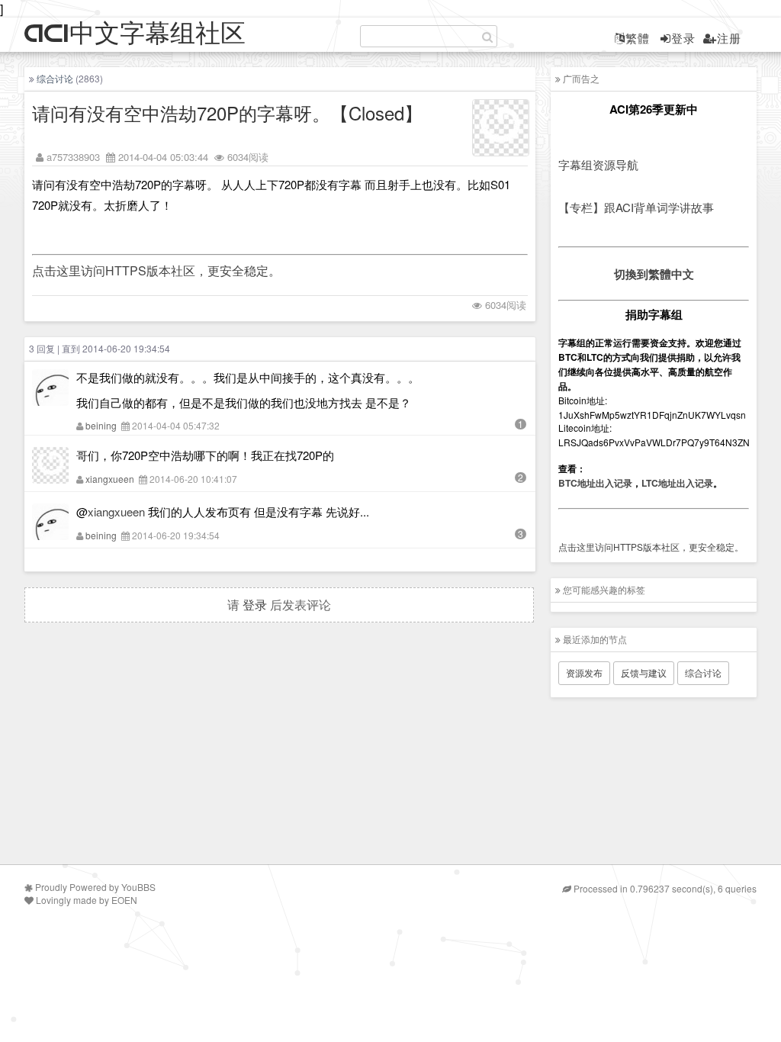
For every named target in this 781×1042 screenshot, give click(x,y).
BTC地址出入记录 (595, 483)
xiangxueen (109, 478)
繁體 (637, 38)
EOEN (124, 899)
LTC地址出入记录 (677, 483)
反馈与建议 (644, 672)
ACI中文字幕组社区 (135, 34)
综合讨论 (55, 78)
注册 (729, 38)
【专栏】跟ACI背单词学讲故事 (636, 207)
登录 (683, 38)
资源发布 (584, 672)
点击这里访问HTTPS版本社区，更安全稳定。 (156, 270)
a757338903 (73, 157)
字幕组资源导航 (598, 164)
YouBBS (138, 886)
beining (101, 425)
